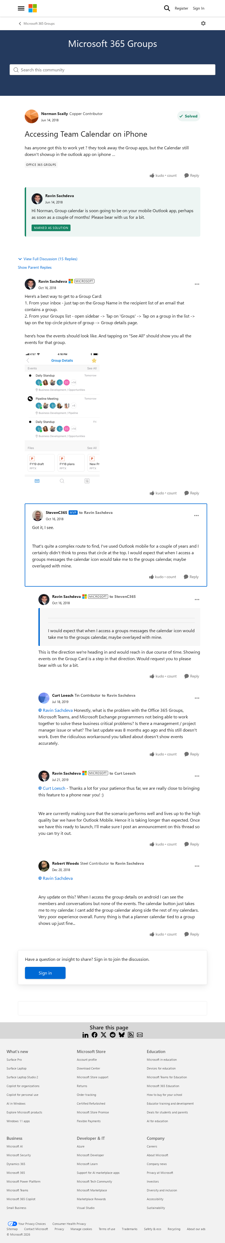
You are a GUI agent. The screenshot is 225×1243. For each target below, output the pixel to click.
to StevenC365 (122, 596)
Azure (81, 1146)
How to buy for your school (164, 1095)
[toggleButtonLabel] (203, 23)
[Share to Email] (140, 1034)
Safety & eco (152, 1229)
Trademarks (129, 1229)
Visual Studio (85, 1208)
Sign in (45, 973)
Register (181, 8)
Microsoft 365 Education (163, 1086)
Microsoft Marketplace (92, 1190)
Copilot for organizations (23, 1086)
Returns (82, 1086)
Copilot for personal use (22, 1095)
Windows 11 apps (18, 1121)
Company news (157, 1164)
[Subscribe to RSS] (131, 1034)
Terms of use (107, 1229)
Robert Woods (65, 863)
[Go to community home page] (33, 8)
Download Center (88, 1068)
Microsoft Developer (90, 1155)
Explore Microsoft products (24, 1112)
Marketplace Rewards (91, 1199)
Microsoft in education (162, 1059)
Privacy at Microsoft (160, 1173)
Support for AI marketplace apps (98, 1173)
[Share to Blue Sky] (122, 1034)
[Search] (167, 8)
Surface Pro (14, 1059)
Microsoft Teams (17, 1190)
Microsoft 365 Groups (39, 23)
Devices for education (161, 1068)
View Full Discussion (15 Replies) (50, 258)
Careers (152, 1146)
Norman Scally (54, 113)
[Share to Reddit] (113, 1034)
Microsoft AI (15, 1146)
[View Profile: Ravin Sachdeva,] (37, 198)
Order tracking (86, 1095)
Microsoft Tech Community (94, 1181)
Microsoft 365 (16, 1173)
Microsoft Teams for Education (167, 1077)
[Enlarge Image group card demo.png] (62, 418)
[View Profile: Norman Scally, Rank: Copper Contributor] (31, 116)
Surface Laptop (16, 1068)
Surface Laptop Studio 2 (22, 1077)
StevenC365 (56, 512)
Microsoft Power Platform (23, 1181)
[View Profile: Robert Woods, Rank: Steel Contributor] (43, 866)
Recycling (174, 1229)
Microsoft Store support (92, 1077)
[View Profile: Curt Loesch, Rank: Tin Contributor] (43, 698)
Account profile (87, 1059)
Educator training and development (170, 1103)
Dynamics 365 (16, 1164)
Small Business (16, 1208)
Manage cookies (81, 1229)
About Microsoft (157, 1155)
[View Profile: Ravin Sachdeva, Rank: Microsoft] (30, 284)
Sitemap (12, 1229)
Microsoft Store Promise (93, 1112)
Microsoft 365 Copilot (21, 1199)
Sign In (198, 8)
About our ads (196, 1229)
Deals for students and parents (167, 1112)
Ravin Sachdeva (59, 195)
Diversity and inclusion (162, 1190)
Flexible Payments (89, 1121)
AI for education (157, 1121)
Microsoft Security (19, 1155)
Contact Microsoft (36, 1229)
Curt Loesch (62, 695)
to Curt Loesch (122, 773)
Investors (153, 1181)
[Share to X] (103, 1034)
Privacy (59, 1229)
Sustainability (156, 1208)
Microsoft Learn (87, 1164)
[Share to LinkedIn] (85, 1034)
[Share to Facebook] (94, 1034)
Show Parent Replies (35, 267)
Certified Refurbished (91, 1103)
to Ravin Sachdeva (96, 512)
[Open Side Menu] (21, 8)
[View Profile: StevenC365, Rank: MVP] (37, 515)
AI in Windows (16, 1103)
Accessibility (155, 1199)
